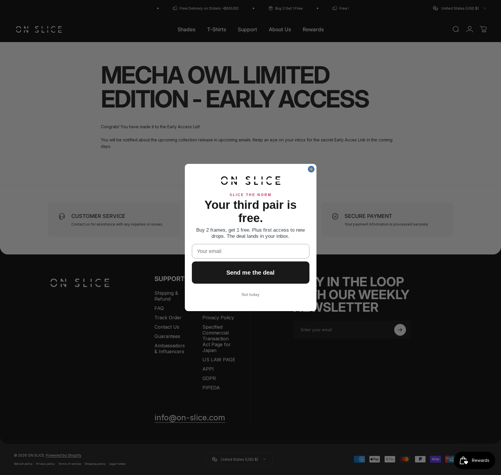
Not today (250, 294)
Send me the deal (250, 272)
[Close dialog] (311, 169)
